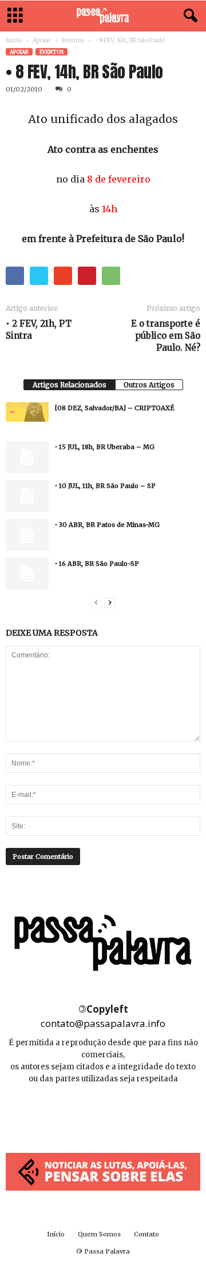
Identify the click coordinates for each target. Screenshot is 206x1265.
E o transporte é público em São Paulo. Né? (165, 335)
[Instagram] (104, 1113)
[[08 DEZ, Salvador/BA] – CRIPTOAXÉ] (27, 412)
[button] (188, 16)
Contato (146, 1234)
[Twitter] (129, 1113)
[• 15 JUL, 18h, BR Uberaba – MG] (27, 457)
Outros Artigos (149, 384)
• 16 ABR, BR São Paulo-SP (97, 564)
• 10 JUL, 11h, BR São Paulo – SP (105, 486)
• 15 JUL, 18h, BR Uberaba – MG (104, 447)
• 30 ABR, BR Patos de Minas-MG (107, 525)
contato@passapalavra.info (103, 1023)
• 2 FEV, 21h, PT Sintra (39, 329)
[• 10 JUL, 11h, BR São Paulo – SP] (27, 496)
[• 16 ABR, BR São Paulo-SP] (27, 574)
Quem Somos (99, 1234)
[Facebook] (78, 1113)
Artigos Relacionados (69, 384)
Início (14, 40)
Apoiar (42, 40)
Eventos (73, 40)
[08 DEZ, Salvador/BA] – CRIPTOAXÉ (115, 408)
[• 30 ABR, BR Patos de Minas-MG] (27, 535)
